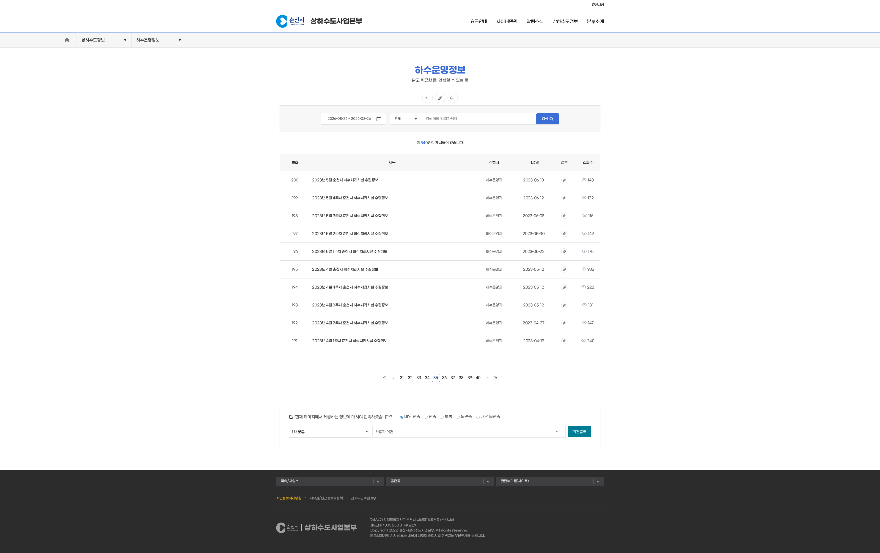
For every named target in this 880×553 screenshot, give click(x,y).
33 (418, 378)
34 (427, 378)
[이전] (393, 378)
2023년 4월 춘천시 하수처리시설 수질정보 (345, 269)
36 (444, 378)
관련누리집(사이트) (515, 481)
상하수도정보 (565, 22)
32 (410, 378)
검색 (545, 119)
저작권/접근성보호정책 (326, 498)
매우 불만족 (490, 416)
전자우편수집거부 (363, 498)
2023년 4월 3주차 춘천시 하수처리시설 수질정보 (350, 305)
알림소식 (534, 22)
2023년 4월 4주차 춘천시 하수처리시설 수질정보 (350, 287)
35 (435, 378)
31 (402, 378)
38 (461, 378)
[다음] (487, 378)
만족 (432, 416)
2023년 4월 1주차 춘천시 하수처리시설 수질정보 (349, 341)
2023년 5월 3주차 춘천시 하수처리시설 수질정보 (350, 216)
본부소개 (595, 22)
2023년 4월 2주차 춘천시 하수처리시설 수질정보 (350, 323)
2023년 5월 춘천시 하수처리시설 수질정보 (345, 180)
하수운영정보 (148, 40)
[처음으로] (384, 378)
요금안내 (478, 22)
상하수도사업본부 (336, 21)
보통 (448, 416)
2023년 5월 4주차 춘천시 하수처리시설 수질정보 (350, 198)
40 (478, 378)
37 (453, 378)
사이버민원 (506, 22)
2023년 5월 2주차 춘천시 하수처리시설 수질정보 (350, 234)
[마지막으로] (496, 378)
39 (470, 378)
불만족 (466, 416)
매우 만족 (412, 416)
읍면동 (395, 481)
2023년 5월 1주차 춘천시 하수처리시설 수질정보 (349, 251)
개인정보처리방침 (288, 498)
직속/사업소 (290, 481)
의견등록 (579, 432)
